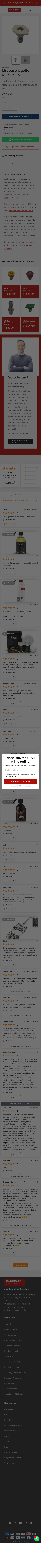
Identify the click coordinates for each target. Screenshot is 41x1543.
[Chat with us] (36, 1538)
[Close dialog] (37, 756)
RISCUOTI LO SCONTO (20, 782)
